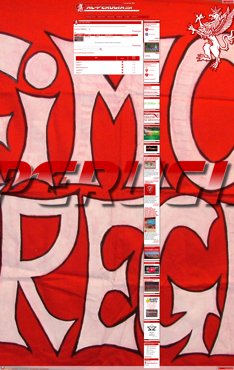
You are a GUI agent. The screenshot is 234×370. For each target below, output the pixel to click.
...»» (150, 176)
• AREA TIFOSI (101, 17)
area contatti (82, 26)
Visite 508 (156, 177)
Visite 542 (156, 204)
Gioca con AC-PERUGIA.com (151, 89)
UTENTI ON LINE (229, 368)
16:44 (147, 365)
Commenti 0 (156, 178)
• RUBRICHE (119, 17)
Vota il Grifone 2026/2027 (150, 93)
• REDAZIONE (110, 17)
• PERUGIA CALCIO (90, 17)
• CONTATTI (134, 17)
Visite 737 (156, 240)
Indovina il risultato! (149, 79)
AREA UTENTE (229, 1)
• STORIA (126, 17)
